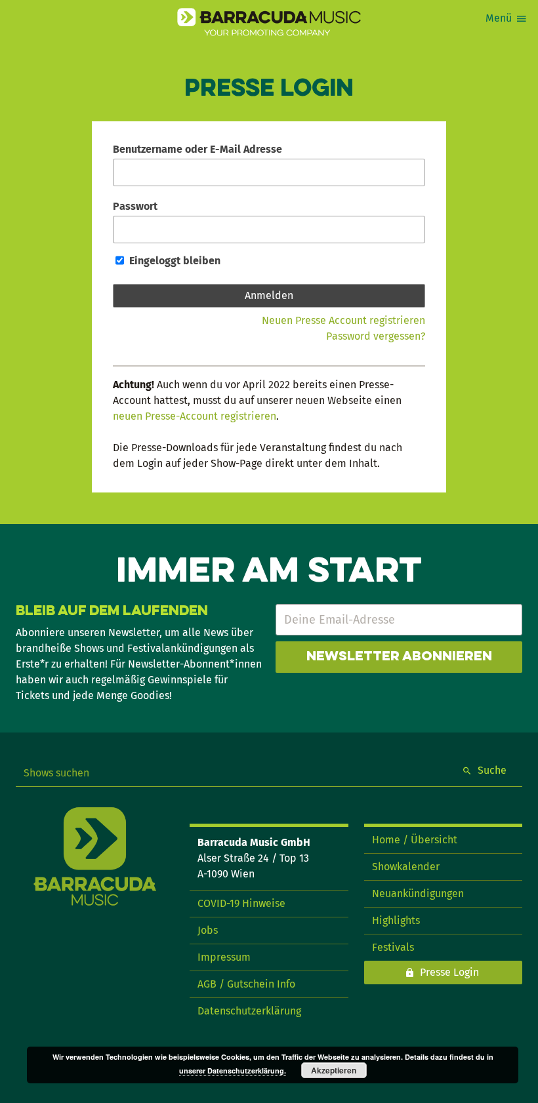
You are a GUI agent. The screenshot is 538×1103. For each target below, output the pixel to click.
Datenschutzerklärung (249, 1011)
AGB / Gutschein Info (246, 984)
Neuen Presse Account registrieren (343, 320)
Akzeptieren (333, 1070)
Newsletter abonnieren (399, 657)
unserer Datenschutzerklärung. (232, 1070)
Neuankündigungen (418, 893)
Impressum (224, 957)
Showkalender (406, 866)
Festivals (393, 947)
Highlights (396, 920)
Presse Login (449, 972)
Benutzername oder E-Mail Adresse (197, 149)
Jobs (207, 930)
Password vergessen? (375, 336)
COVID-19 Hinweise (241, 903)
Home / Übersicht (414, 839)
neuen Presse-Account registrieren (194, 416)
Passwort (135, 206)
